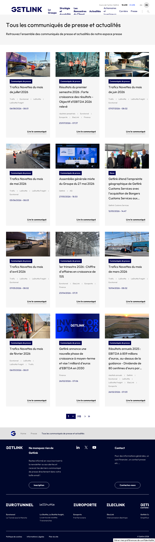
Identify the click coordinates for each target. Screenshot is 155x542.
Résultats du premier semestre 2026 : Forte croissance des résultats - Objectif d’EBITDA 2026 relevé (76, 96)
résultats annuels (115, 375)
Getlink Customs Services (119, 205)
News (112, 173)
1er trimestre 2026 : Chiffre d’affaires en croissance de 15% (77, 271)
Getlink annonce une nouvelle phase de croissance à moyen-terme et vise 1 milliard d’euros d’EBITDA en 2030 (77, 358)
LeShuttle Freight (17, 103)
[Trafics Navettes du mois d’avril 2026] (28, 244)
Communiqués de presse (21, 81)
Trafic (12, 99)
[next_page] (85, 416)
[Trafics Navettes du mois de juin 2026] (127, 64)
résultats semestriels (67, 113)
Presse (34, 433)
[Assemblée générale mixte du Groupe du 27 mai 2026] (78, 156)
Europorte (63, 117)
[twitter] (86, 447)
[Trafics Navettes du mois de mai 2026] (28, 156)
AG (71, 191)
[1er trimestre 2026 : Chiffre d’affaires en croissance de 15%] (78, 244)
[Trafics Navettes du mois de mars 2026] (127, 244)
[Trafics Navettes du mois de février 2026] (28, 326)
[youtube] (94, 447)
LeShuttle (37, 99)
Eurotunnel (24, 99)
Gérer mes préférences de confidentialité (134, 540)
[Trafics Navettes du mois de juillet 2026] (28, 64)
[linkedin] (78, 447)
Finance (87, 117)
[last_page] (89, 416)
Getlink (62, 191)
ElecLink (75, 117)
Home (23, 433)
